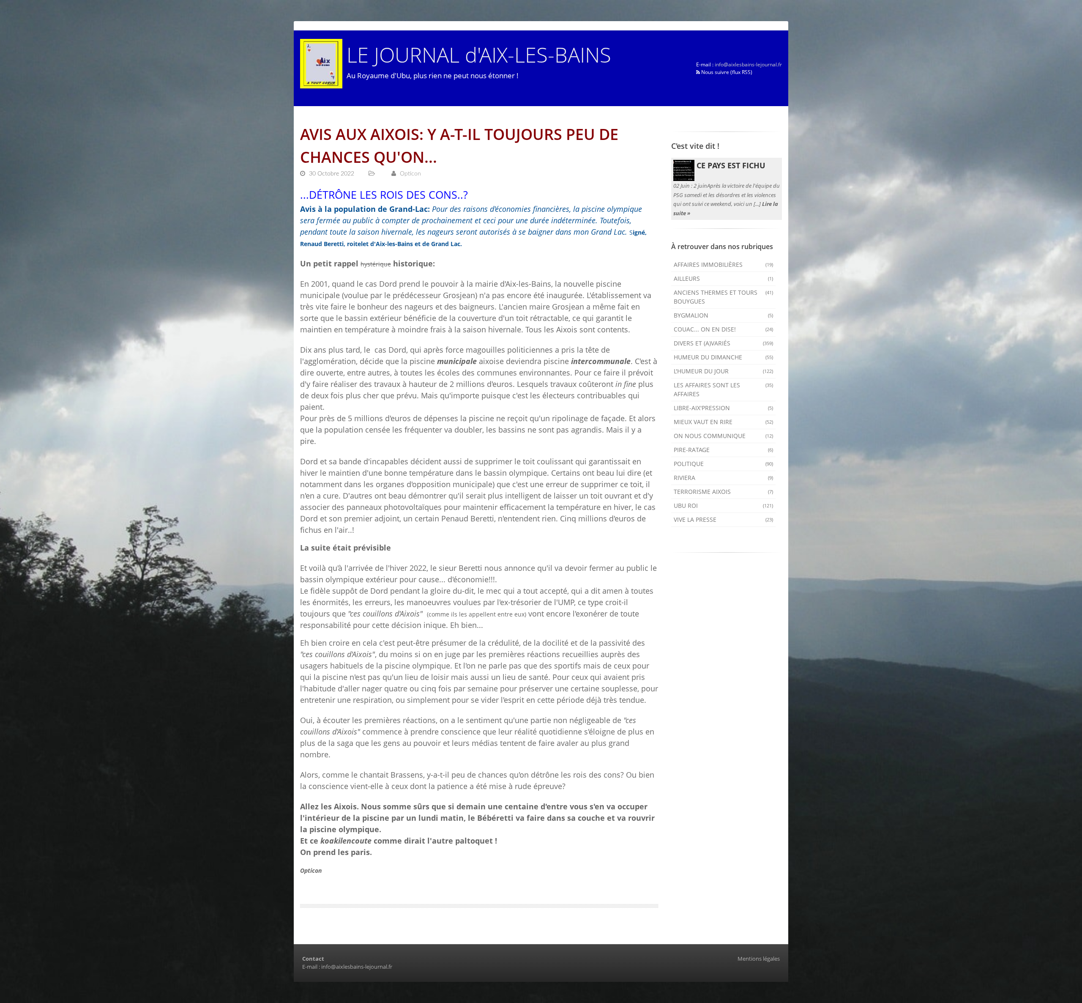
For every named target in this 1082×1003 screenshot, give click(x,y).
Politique (723, 464)
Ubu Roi (723, 506)
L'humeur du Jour (723, 371)
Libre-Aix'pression (723, 408)
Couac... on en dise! (723, 329)
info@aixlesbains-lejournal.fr (748, 64)
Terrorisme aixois (723, 492)
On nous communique (723, 436)
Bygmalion (723, 315)
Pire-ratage (723, 450)
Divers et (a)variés (723, 343)
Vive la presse (723, 519)
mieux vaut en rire (723, 422)
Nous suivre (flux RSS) (726, 72)
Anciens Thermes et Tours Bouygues (723, 296)
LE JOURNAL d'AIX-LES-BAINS (479, 54)
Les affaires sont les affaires (723, 389)
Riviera (723, 478)
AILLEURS (723, 278)
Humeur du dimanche (723, 357)
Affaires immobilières (723, 264)
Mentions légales (759, 958)
